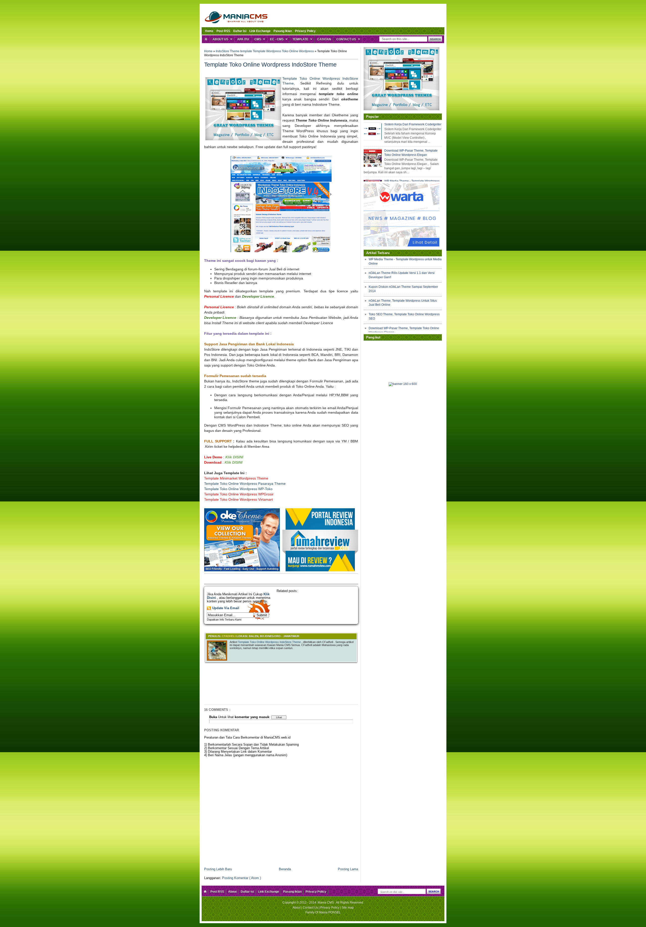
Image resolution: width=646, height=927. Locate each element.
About (232, 891)
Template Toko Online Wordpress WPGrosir (239, 494)
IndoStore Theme (228, 51)
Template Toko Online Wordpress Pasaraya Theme (245, 484)
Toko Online (290, 51)
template (246, 51)
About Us (220, 39)
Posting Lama (348, 869)
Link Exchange (260, 31)
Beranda (285, 869)
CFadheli (229, 636)
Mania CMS (326, 902)
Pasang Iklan (283, 31)
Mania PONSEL (330, 912)
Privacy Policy (305, 31)
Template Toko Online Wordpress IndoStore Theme (270, 641)
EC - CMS (277, 39)
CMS (257, 39)
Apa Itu (243, 39)
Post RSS (223, 31)
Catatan (324, 39)
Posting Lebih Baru (218, 869)
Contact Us (346, 39)
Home (209, 31)
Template (300, 39)
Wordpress (307, 51)
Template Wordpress (267, 51)
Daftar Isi (239, 31)
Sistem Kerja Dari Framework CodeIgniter (412, 124)
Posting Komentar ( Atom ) (241, 878)
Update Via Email (225, 608)
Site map (348, 907)
